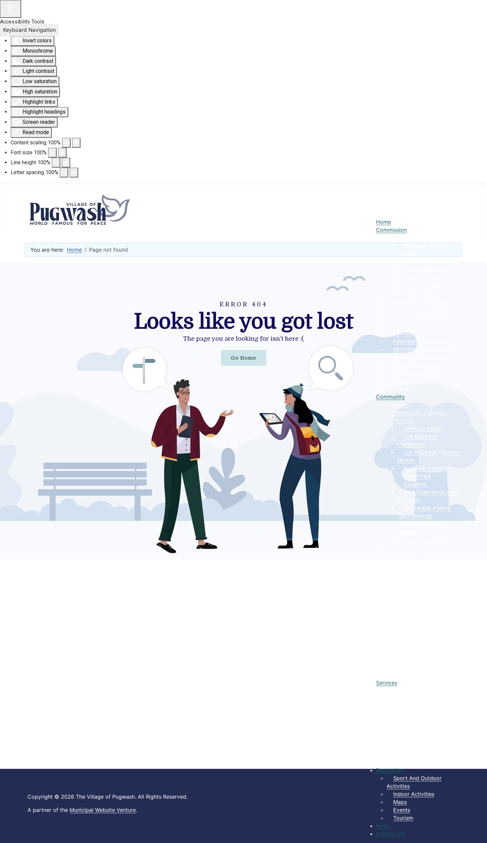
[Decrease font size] (52, 153)
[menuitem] (383, 222)
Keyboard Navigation (29, 29)
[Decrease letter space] (64, 172)
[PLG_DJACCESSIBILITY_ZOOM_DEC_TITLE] (66, 143)
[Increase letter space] (74, 172)
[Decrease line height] (56, 163)
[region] (243, 411)
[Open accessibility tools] (10, 9)
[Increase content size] (76, 143)
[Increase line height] (66, 163)
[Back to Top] (475, 831)
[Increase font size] (62, 153)
